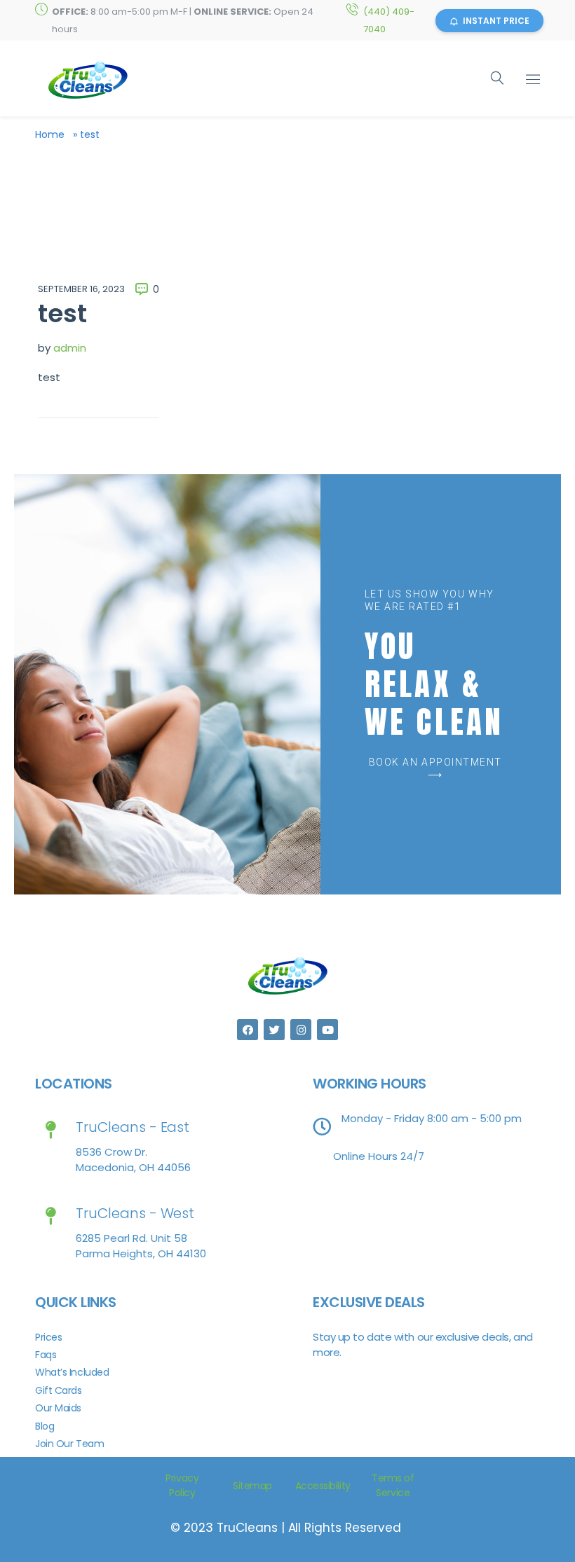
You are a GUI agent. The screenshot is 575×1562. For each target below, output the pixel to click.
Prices (48, 1337)
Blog (44, 1426)
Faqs (45, 1355)
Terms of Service (393, 1485)
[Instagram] (300, 1029)
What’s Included (72, 1372)
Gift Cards (58, 1390)
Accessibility (323, 1486)
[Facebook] (247, 1029)
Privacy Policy (181, 1485)
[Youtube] (327, 1029)
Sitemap (252, 1486)
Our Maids (58, 1408)
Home (50, 134)
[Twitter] (274, 1029)
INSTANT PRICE (496, 21)
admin (69, 347)
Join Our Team (69, 1444)
